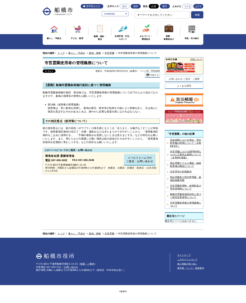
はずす (198, 6)
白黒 (153, 6)
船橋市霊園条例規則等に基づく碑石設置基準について (185, 196)
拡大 (124, 6)
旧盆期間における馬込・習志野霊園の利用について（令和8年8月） (185, 143)
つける (187, 6)
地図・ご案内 (87, 264)
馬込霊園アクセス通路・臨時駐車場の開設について (185, 164)
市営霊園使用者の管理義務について (185, 204)
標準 (135, 6)
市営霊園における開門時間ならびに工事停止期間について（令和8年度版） (185, 154)
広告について (196, 59)
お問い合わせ (71, 267)
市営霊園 (109, 53)
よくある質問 (184, 85)
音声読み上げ (93, 6)
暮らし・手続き (76, 53)
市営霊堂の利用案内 (181, 171)
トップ (61, 53)
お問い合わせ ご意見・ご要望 (184, 78)
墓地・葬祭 (95, 53)
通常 (164, 6)
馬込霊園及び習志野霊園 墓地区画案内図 (185, 179)
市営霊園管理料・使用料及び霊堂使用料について (185, 187)
